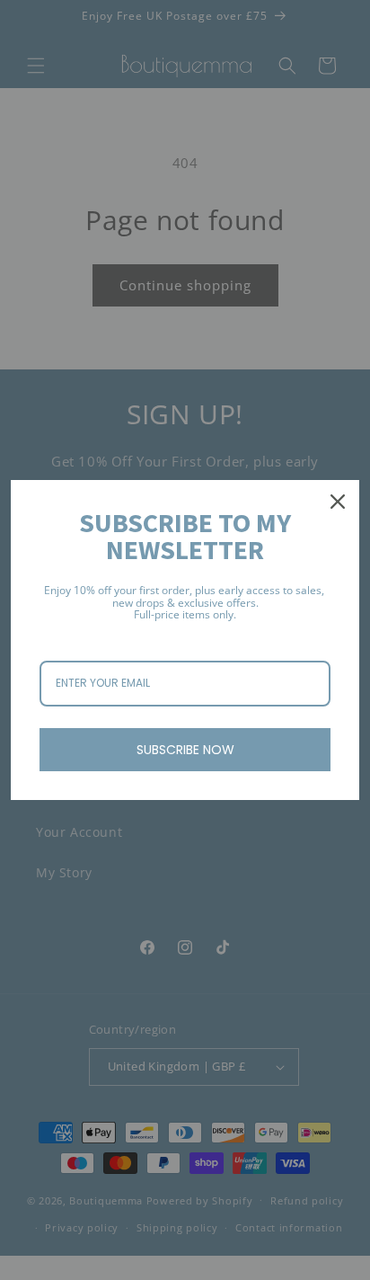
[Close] (337, 501)
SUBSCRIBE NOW (185, 750)
